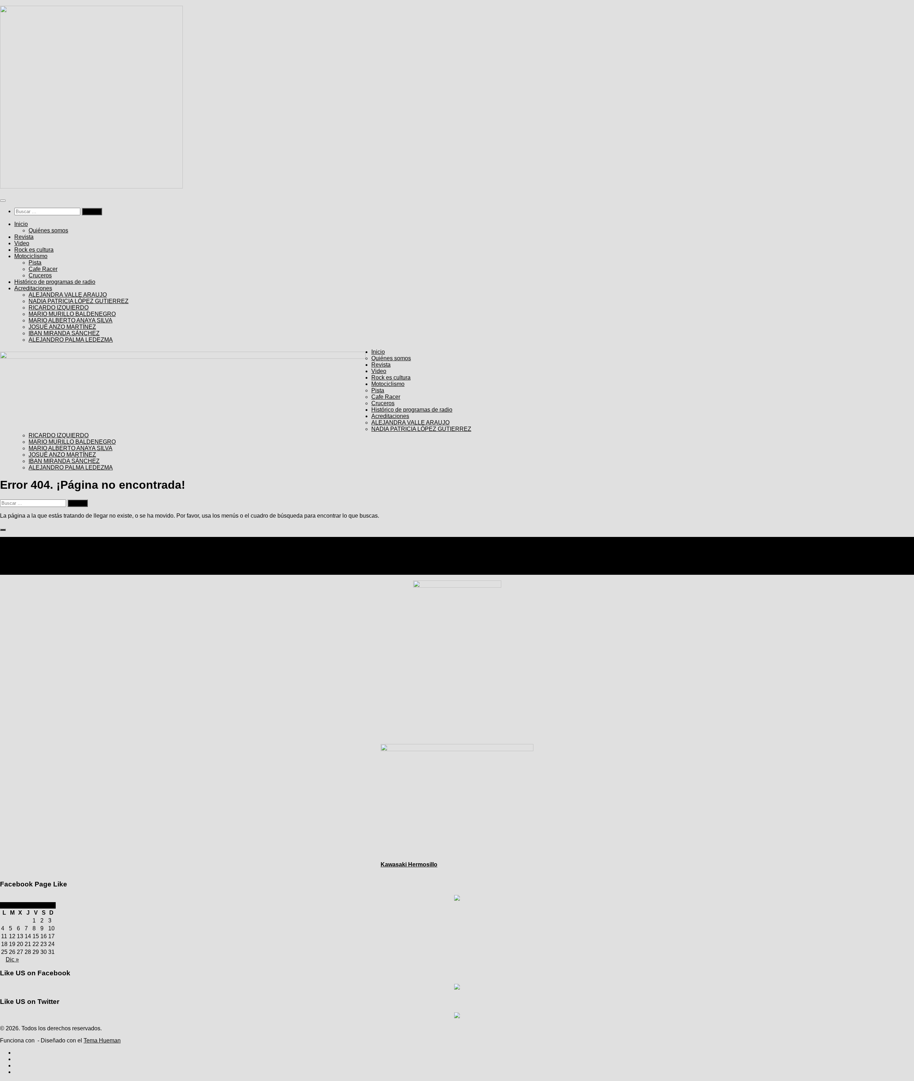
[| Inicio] (91, 186)
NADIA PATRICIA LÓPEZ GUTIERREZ (79, 301)
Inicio (21, 224)
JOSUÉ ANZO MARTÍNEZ (62, 327)
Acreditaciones (33, 288)
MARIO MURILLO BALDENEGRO (72, 314)
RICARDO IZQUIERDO (59, 308)
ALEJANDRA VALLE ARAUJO (68, 295)
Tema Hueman (102, 1040)
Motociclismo (30, 256)
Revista (24, 237)
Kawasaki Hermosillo (409, 864)
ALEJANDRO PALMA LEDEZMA (71, 340)
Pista (35, 263)
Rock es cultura (34, 250)
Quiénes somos (48, 230)
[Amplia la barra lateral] (3, 530)
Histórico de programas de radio (54, 282)
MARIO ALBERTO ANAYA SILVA (70, 320)
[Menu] (3, 201)
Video (21, 243)
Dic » (12, 959)
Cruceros (40, 275)
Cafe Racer (43, 269)
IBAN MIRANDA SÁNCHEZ (64, 333)
